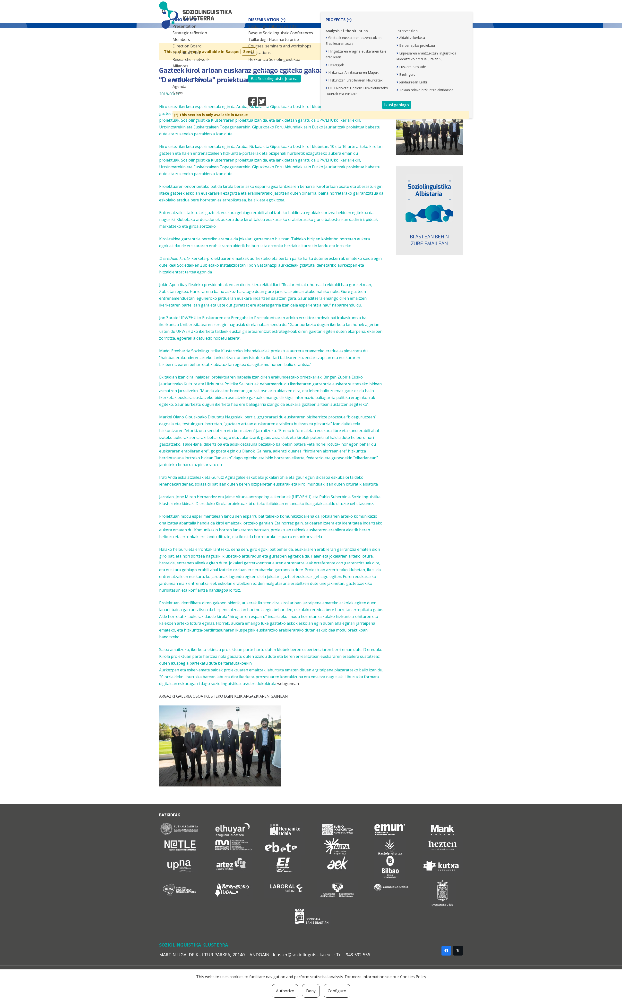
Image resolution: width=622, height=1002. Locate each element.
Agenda (179, 86)
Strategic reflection (190, 33)
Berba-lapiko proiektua (417, 45)
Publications (259, 52)
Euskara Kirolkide (412, 66)
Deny (311, 990)
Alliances (180, 66)
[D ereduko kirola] (220, 785)
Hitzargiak (336, 65)
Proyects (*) (339, 19)
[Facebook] (446, 951)
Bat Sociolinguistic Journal (274, 78)
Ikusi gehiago (396, 105)
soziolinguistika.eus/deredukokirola (243, 683)
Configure (337, 990)
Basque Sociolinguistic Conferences (280, 33)
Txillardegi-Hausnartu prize (273, 39)
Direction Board (187, 46)
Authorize (285, 990)
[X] (458, 951)
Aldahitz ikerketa (412, 37)
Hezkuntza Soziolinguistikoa (274, 59)
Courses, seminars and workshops (279, 46)
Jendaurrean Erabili (413, 82)
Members (181, 39)
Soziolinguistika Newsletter (273, 26)
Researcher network (191, 59)
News (178, 93)
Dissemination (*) (266, 19)
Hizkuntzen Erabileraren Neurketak (355, 80)
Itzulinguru (407, 74)
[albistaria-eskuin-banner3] (429, 198)
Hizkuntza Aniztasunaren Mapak (353, 72)
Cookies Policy (413, 976)
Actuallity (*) (188, 79)
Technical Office (187, 52)
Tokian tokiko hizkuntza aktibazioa (426, 90)
